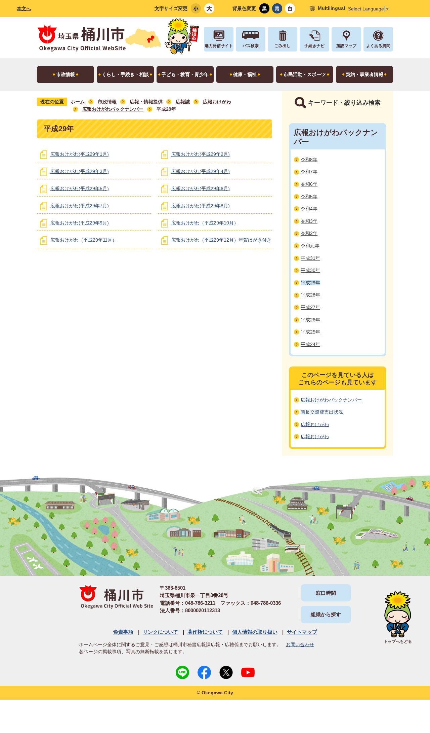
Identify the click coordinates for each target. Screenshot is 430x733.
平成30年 (310, 270)
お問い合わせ (300, 644)
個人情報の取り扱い (254, 632)
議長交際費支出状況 (322, 412)
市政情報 (107, 101)
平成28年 (310, 295)
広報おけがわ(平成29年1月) (79, 154)
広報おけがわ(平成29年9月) (79, 222)
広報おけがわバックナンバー (112, 109)
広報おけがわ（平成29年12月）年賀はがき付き (221, 240)
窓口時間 (326, 593)
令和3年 (309, 221)
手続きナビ (314, 46)
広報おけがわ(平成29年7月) (79, 205)
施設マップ (346, 46)
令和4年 (309, 208)
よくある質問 (378, 46)
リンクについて (160, 632)
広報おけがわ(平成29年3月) (79, 171)
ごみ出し (282, 46)
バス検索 (251, 46)
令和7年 (309, 171)
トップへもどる (398, 641)
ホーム (78, 101)
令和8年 (309, 159)
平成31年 (310, 258)
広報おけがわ (217, 101)
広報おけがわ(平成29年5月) (79, 188)
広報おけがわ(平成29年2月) (200, 154)
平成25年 (310, 332)
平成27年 (310, 307)
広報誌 (183, 101)
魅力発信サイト (219, 46)
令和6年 (309, 184)
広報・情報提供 (146, 101)
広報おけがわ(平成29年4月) (200, 171)
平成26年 (310, 319)
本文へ (24, 8)
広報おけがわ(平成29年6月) (200, 188)
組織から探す (326, 614)
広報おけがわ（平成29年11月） (83, 240)
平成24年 (310, 344)
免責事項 (123, 632)
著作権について (205, 632)
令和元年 (310, 245)
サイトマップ (302, 632)
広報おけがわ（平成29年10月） (205, 222)
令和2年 (309, 233)
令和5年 (309, 196)
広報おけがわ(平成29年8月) (200, 205)
